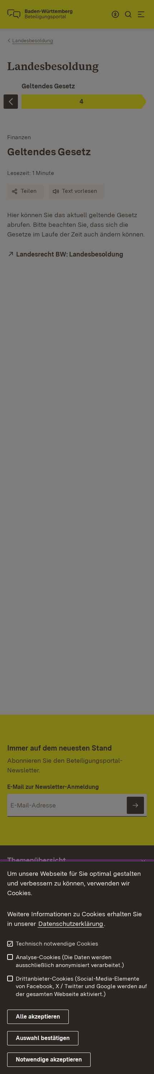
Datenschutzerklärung (70, 923)
